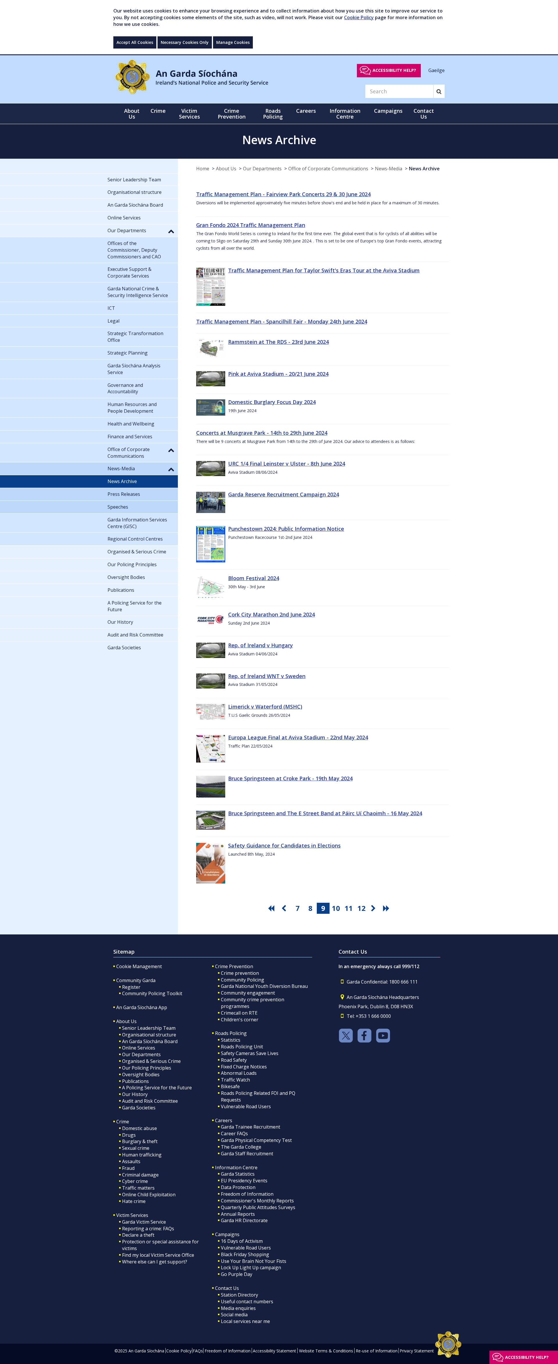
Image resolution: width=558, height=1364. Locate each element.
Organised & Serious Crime (151, 1061)
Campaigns (227, 1234)
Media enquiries (238, 1308)
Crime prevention (240, 973)
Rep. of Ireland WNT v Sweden (266, 676)
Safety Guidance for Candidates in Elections (284, 845)
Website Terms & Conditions (326, 1351)
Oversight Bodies (141, 1074)
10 (336, 908)
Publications (135, 1081)
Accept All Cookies (135, 42)
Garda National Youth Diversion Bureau (264, 986)
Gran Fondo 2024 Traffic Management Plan (250, 224)
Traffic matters (138, 1188)
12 (361, 908)
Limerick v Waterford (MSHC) (265, 706)
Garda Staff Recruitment (247, 1153)
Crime (122, 1121)
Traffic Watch (235, 1080)
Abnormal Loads (239, 1073)
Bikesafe (230, 1086)
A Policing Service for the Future (157, 1087)
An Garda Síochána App (141, 1007)
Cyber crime (135, 1181)
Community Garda (135, 980)
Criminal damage (140, 1175)
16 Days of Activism (242, 1241)
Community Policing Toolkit (152, 993)
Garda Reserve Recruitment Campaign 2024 (283, 494)
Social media (234, 1314)
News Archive (424, 168)
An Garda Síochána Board (150, 1041)
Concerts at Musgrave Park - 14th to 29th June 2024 (261, 432)
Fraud (128, 1168)
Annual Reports (238, 1214)
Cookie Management (139, 966)
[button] (171, 231)
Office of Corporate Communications (328, 168)
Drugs (129, 1135)
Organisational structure (149, 1035)
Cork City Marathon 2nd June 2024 (271, 614)
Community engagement (248, 993)
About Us (226, 168)
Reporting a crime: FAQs (148, 1228)
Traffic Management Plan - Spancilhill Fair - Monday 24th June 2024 (281, 321)
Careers (223, 1120)
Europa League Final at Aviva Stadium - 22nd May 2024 (298, 737)
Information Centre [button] (345, 113)
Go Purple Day (236, 1274)
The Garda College (241, 1147)
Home (202, 168)
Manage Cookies (233, 42)
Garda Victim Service (144, 1222)
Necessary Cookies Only (185, 42)
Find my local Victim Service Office (158, 1255)
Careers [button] (306, 110)
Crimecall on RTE (239, 1013)
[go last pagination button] (387, 908)
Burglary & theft (140, 1141)
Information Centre (236, 1167)
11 (349, 908)
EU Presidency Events (244, 1180)
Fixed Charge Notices (244, 1066)
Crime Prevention (234, 966)
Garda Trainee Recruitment (250, 1127)
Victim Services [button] (189, 113)
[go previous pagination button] (284, 908)
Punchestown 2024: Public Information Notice (286, 528)
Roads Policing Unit (242, 1046)
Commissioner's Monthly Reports (257, 1200)
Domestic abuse (139, 1128)
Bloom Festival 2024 (253, 578)
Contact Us (227, 1288)
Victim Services (132, 1215)
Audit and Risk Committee (150, 1101)
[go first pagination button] (272, 908)
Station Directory (239, 1295)
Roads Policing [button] (273, 113)
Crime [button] (158, 110)
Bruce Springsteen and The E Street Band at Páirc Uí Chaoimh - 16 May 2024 (325, 813)
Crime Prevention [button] (232, 113)
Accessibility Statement (274, 1351)
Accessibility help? (394, 70)
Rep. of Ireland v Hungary (260, 645)
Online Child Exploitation (149, 1194)
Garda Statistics (238, 1174)
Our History (135, 1094)
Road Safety (234, 1060)
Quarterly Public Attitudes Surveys (258, 1207)
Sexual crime (135, 1148)
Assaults (131, 1161)
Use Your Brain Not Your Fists (253, 1261)
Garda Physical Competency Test (256, 1140)
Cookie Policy (359, 17)
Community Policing (242, 980)
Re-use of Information (377, 1351)
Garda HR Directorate (244, 1220)
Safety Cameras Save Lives (249, 1053)
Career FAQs (234, 1133)
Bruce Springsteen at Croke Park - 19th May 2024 (290, 778)
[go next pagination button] (374, 908)
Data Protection (238, 1187)
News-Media (388, 168)
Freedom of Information (247, 1194)
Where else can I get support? (154, 1261)
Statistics (230, 1040)
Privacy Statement (417, 1351)
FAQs (198, 1351)
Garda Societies (138, 1107)
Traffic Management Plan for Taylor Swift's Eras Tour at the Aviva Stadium (324, 270)
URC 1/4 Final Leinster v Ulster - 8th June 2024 (286, 463)
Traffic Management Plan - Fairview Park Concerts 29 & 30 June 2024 (283, 194)
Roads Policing (231, 1033)
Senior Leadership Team (149, 1028)
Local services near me (245, 1321)
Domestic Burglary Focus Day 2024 (272, 401)
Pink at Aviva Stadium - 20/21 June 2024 (278, 373)
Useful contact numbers (247, 1301)
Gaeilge (436, 70)
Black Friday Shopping (245, 1254)
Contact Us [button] (424, 113)
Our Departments (262, 168)
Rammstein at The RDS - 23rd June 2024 (278, 341)
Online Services (138, 1048)
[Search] (439, 91)
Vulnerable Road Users (246, 1106)
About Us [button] (132, 113)
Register (131, 987)
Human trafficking (142, 1155)
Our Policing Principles (146, 1068)
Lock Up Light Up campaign (251, 1267)
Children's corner (239, 1019)
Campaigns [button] (388, 110)
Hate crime (134, 1201)
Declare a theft (138, 1235)
